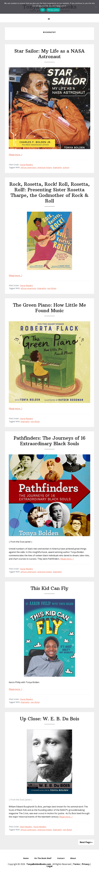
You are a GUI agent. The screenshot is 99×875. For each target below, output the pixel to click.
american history (44, 167)
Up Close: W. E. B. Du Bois (49, 719)
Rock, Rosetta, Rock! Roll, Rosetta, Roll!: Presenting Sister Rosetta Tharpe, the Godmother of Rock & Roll (49, 192)
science (66, 167)
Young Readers (26, 164)
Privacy (85, 864)
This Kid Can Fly (49, 588)
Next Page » (86, 842)
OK (42, 10)
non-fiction (51, 288)
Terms (76, 864)
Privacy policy (53, 10)
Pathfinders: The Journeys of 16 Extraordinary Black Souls (49, 441)
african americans (28, 167)
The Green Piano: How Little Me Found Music (49, 307)
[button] (49, 19)
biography (57, 167)
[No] (95, 7)
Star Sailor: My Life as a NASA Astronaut (49, 53)
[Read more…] (15, 154)
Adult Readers (26, 826)
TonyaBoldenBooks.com (38, 864)
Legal (49, 866)
